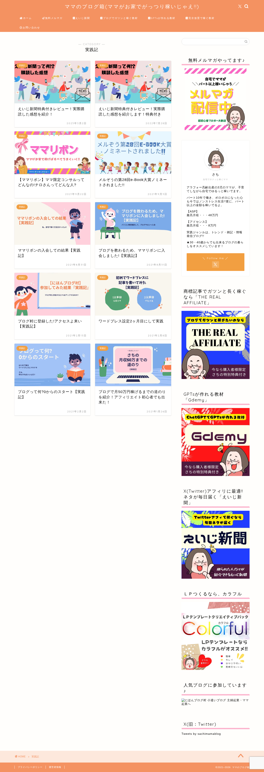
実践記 (35, 756)
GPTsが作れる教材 (163, 18)
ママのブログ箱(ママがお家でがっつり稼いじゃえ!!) (132, 6)
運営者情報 (55, 767)
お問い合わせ (31, 27)
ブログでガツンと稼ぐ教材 (120, 18)
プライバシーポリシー (30, 767)
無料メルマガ (53, 18)
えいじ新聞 (82, 18)
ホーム (27, 18)
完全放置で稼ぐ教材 (201, 18)
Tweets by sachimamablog (201, 733)
